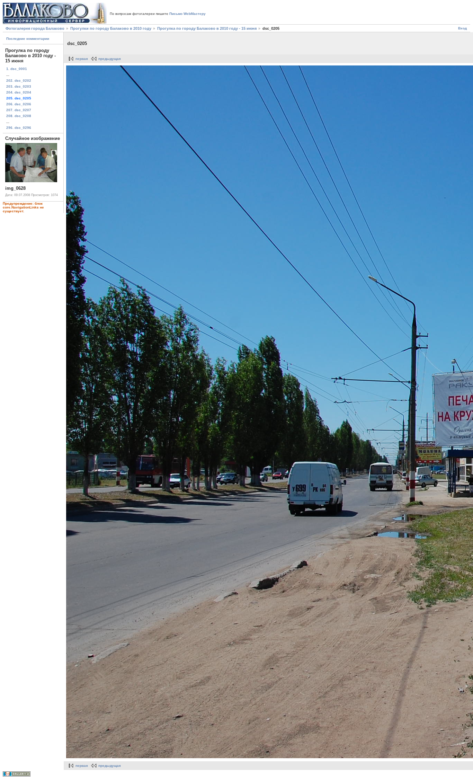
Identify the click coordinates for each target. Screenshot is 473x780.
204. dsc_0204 (18, 92)
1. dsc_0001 (16, 69)
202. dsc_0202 (18, 80)
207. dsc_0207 (18, 110)
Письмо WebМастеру (187, 14)
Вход (462, 28)
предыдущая (109, 59)
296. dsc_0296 (18, 128)
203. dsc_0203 (18, 86)
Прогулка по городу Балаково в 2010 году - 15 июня (207, 28)
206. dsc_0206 (18, 104)
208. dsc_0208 (18, 116)
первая (81, 59)
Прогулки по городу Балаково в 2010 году (110, 28)
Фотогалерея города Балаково (35, 28)
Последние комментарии (27, 39)
